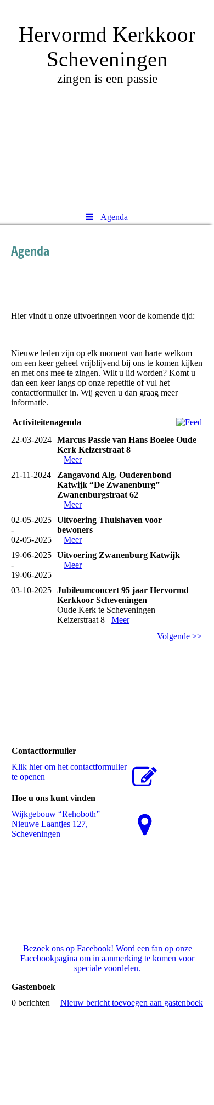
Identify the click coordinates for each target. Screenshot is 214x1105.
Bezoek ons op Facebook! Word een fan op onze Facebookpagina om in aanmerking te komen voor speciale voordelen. (107, 958)
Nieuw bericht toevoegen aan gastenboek (131, 1002)
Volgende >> (179, 636)
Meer (73, 459)
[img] (107, 101)
